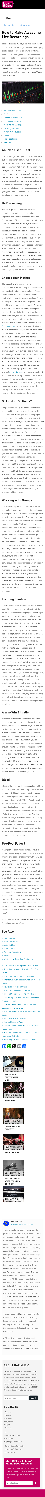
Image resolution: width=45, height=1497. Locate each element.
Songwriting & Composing (14, 1446)
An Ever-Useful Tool (12, 110)
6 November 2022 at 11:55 (22, 1224)
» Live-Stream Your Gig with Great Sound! (20, 965)
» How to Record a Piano (12, 1022)
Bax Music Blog (9, 25)
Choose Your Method (13, 117)
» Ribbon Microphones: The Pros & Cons (20, 993)
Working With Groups (13, 124)
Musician (8, 1428)
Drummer (8, 1418)
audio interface (15, 371)
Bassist (7, 1415)
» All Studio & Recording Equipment (17, 959)
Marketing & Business (13, 1449)
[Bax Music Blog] (8, 8)
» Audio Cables (8, 945)
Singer (7, 1424)
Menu (8, 18)
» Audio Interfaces (10, 941)
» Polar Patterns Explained (14, 1018)
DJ (5, 1432)
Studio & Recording (12, 1435)
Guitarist (8, 1412)
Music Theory (9, 1452)
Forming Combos (11, 128)
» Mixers (6, 955)
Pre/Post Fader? (11, 138)
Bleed (6, 135)
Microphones (25, 25)
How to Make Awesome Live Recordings (21, 34)
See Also (7, 142)
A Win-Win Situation (12, 131)
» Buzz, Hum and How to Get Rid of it (18, 990)
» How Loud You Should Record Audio (18, 976)
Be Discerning (10, 114)
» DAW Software (9, 948)
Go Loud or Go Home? (13, 121)
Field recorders (8, 326)
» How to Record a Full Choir (14, 986)
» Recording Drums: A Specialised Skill (19, 1039)
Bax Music (8, 1371)
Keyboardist (9, 1421)
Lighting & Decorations (13, 1441)
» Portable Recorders (11, 952)
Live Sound (8, 1438)
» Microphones (8, 938)
